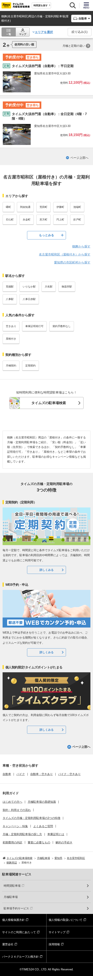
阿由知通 (25, 207)
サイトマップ (57, 932)
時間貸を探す (41, 5)
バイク (20, 774)
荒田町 (43, 207)
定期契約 (30, 365)
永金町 (26, 219)
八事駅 (10, 299)
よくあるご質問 (43, 826)
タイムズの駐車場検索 (48, 403)
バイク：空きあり (69, 774)
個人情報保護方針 (13, 919)
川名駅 (49, 286)
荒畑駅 (10, 286)
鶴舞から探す (81, 246)
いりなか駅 (29, 286)
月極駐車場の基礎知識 (42, 801)
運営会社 (7, 944)
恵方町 (43, 219)
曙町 (8, 207)
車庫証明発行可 (34, 326)
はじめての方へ (12, 801)
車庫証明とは (55, 834)
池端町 (77, 207)
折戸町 (77, 219)
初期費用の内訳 (12, 842)
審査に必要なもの (39, 842)
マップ (22, 34)
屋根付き (11, 338)
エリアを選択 (44, 32)
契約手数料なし (62, 326)
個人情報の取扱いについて (65, 919)
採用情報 (54, 944)
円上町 (60, 219)
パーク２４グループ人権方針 (20, 956)
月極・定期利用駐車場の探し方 (22, 834)
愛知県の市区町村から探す (72, 262)
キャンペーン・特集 (15, 826)
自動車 (7, 774)
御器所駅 (67, 286)
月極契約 (11, 365)
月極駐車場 (11, 897)
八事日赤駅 (29, 299)
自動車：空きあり (41, 774)
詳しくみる (47, 569)
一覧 (8, 34)
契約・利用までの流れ (17, 810)
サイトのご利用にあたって (19, 932)
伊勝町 (60, 207)
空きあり (11, 326)
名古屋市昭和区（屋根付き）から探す (64, 254)
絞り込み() (80, 32)
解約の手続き (64, 842)
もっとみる (46, 235)
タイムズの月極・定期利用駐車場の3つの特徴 (31, 818)
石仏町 (10, 219)
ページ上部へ (79, 157)
